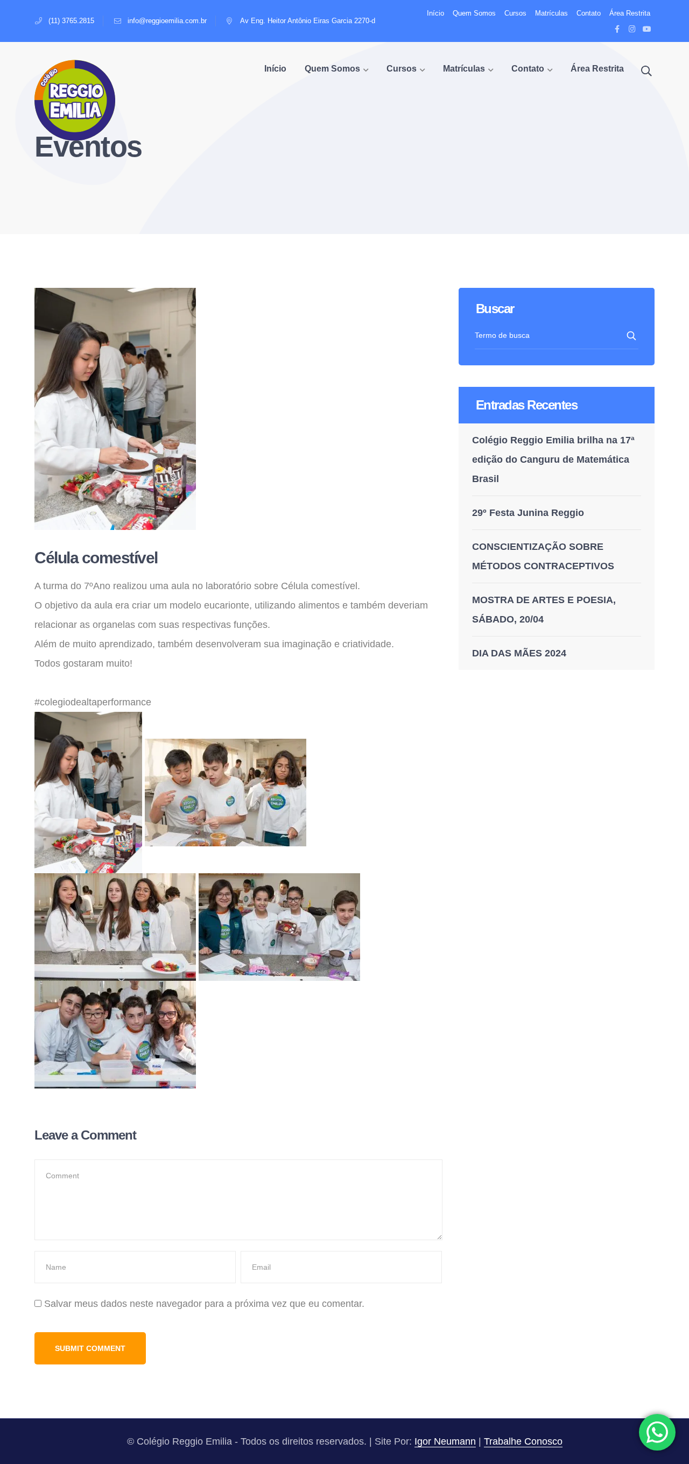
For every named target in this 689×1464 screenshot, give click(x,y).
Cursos (515, 13)
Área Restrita (629, 13)
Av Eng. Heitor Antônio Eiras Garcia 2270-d (307, 21)
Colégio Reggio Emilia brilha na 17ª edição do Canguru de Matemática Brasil (553, 459)
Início (435, 13)
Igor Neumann (445, 1441)
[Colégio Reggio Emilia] (74, 99)
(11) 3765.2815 (71, 21)
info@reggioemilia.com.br (167, 21)
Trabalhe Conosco (523, 1441)
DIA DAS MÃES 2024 (519, 653)
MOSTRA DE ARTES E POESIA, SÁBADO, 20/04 (544, 610)
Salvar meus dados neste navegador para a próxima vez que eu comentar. (204, 1303)
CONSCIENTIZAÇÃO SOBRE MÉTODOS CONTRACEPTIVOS (543, 556)
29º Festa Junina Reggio (528, 512)
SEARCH (632, 335)
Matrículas (551, 13)
